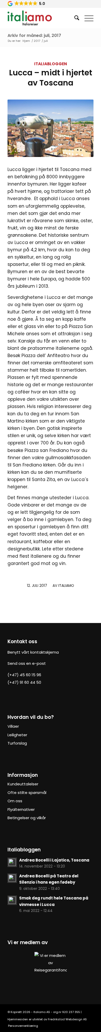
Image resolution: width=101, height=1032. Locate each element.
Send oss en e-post (27, 663)
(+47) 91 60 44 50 (24, 682)
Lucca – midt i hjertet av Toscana (50, 77)
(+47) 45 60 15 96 (24, 675)
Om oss (15, 801)
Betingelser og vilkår (27, 817)
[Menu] (86, 18)
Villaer (13, 726)
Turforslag (17, 743)
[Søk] (74, 18)
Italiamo (66, 585)
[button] (27, 3)
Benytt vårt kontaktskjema (33, 652)
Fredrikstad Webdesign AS (67, 1019)
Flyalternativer (21, 809)
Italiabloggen (50, 64)
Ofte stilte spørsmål (27, 792)
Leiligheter (17, 735)
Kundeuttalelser (23, 784)
